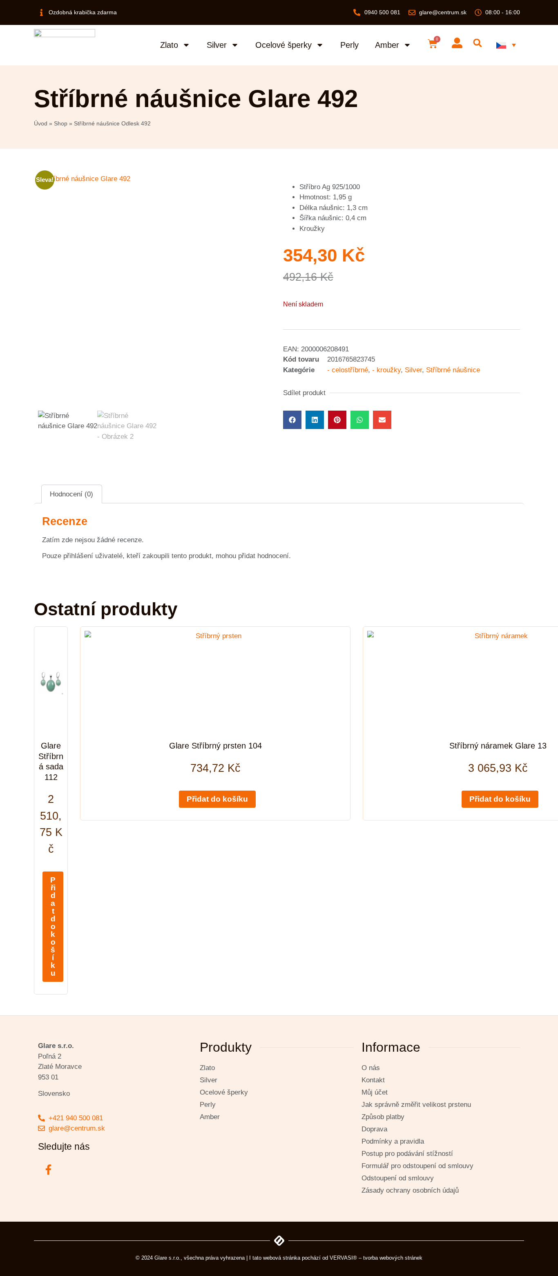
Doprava (374, 1129)
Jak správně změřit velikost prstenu (416, 1104)
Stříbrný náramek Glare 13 (498, 745)
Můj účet (375, 1092)
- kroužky (386, 370)
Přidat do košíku (53, 926)
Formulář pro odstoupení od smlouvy (417, 1166)
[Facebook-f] (48, 1170)
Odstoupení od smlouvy (398, 1178)
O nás (371, 1068)
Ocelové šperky (283, 44)
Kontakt (373, 1080)
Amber (387, 44)
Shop (60, 123)
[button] (477, 43)
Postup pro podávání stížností (407, 1154)
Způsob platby (383, 1117)
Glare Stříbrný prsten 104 (215, 745)
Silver (217, 44)
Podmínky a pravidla (393, 1141)
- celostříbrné (347, 370)
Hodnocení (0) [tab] (71, 494)
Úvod (40, 123)
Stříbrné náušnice (453, 370)
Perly (349, 44)
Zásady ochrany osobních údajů (410, 1190)
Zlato (169, 44)
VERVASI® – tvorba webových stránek (376, 1258)
